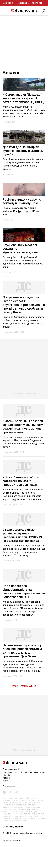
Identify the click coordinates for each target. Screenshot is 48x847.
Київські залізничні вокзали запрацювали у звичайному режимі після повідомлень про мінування (23, 427)
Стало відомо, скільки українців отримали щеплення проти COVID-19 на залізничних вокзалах (22, 535)
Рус (21, 827)
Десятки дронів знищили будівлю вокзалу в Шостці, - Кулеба (24, 151)
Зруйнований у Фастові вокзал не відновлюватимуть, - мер (21, 249)
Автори (6, 778)
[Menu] (4, 11)
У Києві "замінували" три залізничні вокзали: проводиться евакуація (21, 481)
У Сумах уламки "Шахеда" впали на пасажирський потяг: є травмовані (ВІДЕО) (23, 98)
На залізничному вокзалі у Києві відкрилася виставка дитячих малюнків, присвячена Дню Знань (22, 651)
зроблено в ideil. (12, 841)
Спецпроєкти (9, 786)
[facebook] (10, 792)
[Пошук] (43, 11)
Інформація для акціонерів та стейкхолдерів (24, 772)
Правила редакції (11, 769)
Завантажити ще (22, 686)
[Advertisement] (24, 41)
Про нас (6, 775)
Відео (5, 781)
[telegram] (16, 792)
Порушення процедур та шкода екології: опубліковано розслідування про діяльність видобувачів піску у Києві (24, 305)
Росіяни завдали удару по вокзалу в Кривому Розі (22, 201)
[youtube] (4, 792)
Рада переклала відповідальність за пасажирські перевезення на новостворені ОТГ (24, 592)
